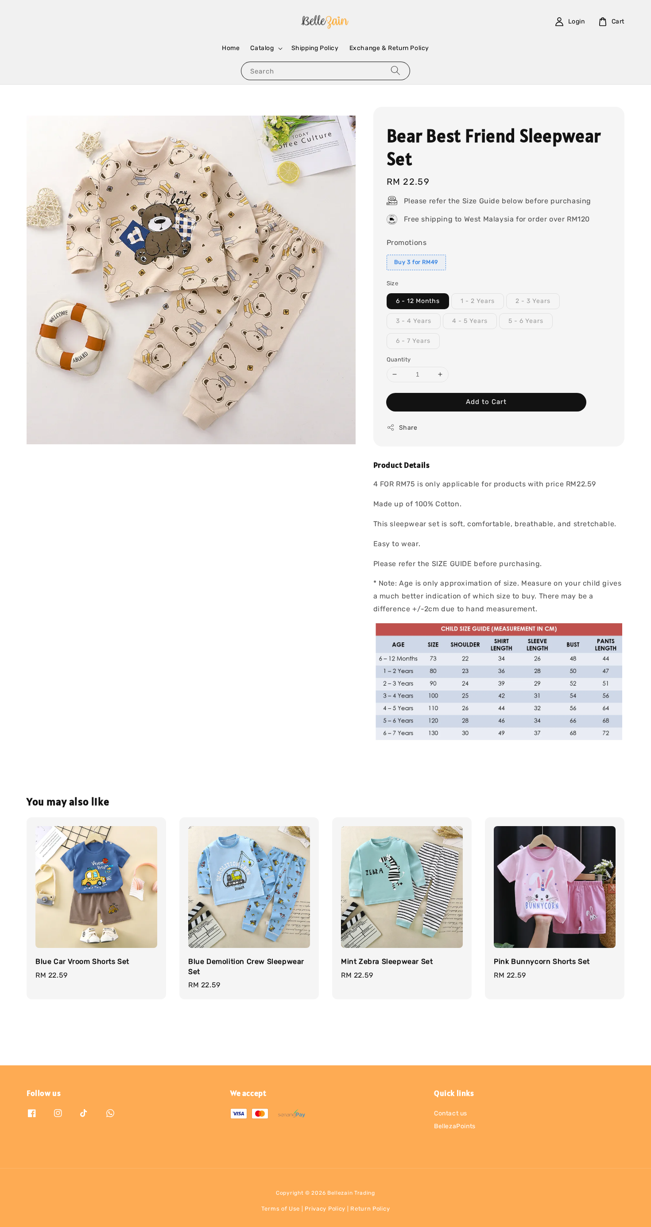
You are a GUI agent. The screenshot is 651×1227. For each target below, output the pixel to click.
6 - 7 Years (413, 341)
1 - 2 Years (478, 301)
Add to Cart (486, 402)
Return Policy (370, 1208)
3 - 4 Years (413, 321)
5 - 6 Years (525, 321)
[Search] (395, 70)
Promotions (407, 242)
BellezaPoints (455, 1126)
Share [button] (408, 427)
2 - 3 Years (532, 301)
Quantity (399, 359)
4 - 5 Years (470, 321)
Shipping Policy (315, 48)
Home (231, 48)
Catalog (262, 48)
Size (393, 283)
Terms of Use (280, 1208)
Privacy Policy (325, 1208)
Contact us (450, 1113)
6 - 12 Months (418, 301)
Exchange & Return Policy (389, 48)
